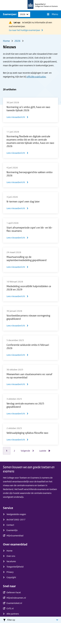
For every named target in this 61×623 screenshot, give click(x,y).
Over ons (11, 556)
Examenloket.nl (14, 603)
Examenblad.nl (40, 4)
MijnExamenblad (15, 535)
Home (9, 550)
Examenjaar (9, 14)
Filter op (11, 620)
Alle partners (13, 613)
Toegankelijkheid (15, 566)
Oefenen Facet (14, 592)
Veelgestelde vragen (16, 514)
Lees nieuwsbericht (17, 117)
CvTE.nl (10, 608)
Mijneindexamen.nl (16, 597)
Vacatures (11, 561)
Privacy (10, 572)
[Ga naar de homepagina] (30, 5)
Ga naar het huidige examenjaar (24, 30)
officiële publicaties (36, 76)
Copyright (11, 577)
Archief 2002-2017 (16, 519)
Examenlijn (12, 530)
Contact (10, 525)
